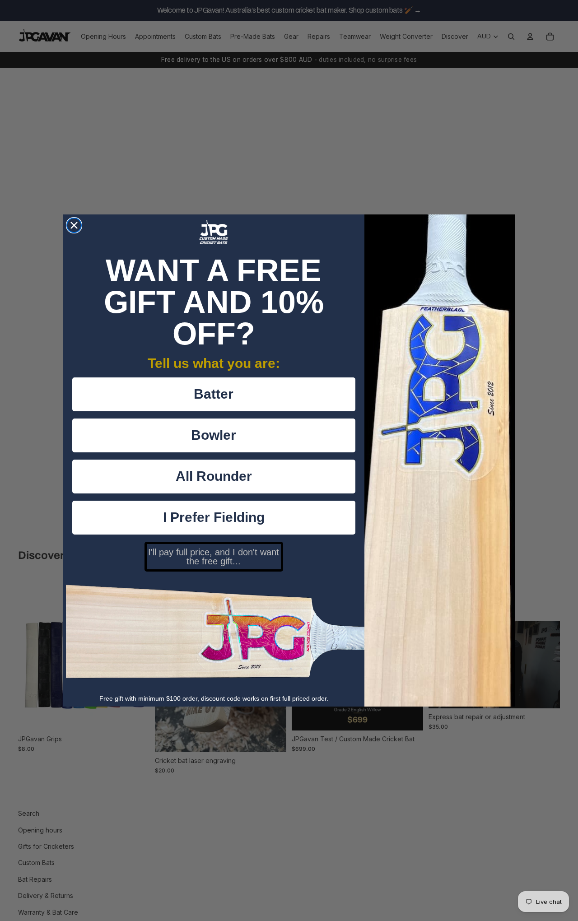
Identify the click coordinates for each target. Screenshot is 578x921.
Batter (213, 393)
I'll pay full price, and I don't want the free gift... (213, 556)
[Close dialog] (74, 225)
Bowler (213, 435)
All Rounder (214, 476)
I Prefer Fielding (214, 517)
